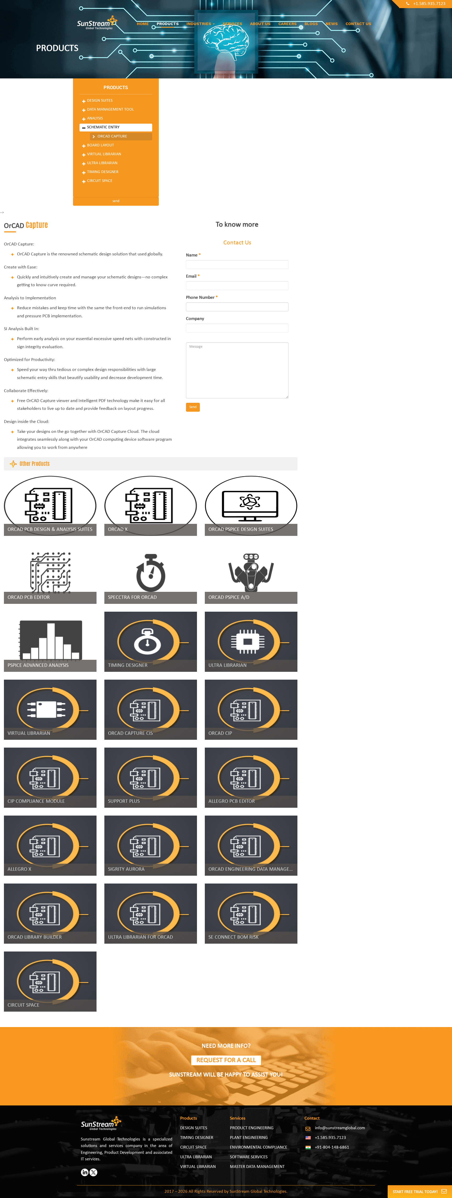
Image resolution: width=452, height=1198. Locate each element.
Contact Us (358, 23)
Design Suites (99, 101)
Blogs (311, 23)
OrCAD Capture (112, 136)
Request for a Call (226, 1060)
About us (260, 23)
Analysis (95, 118)
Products (168, 23)
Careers (287, 23)
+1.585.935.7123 (429, 3)
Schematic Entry (103, 127)
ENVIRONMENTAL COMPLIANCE (258, 1147)
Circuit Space (99, 181)
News (332, 23)
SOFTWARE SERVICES (249, 1157)
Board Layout (100, 145)
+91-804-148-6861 (332, 1147)
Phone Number (202, 297)
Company (195, 318)
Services (232, 23)
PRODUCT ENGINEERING (252, 1128)
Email (193, 276)
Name (193, 255)
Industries (199, 23)
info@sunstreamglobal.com (340, 1128)
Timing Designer (102, 172)
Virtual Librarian (104, 154)
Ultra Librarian (102, 163)
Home (143, 23)
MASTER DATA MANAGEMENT (257, 1167)
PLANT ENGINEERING (249, 1138)
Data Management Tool (110, 109)
